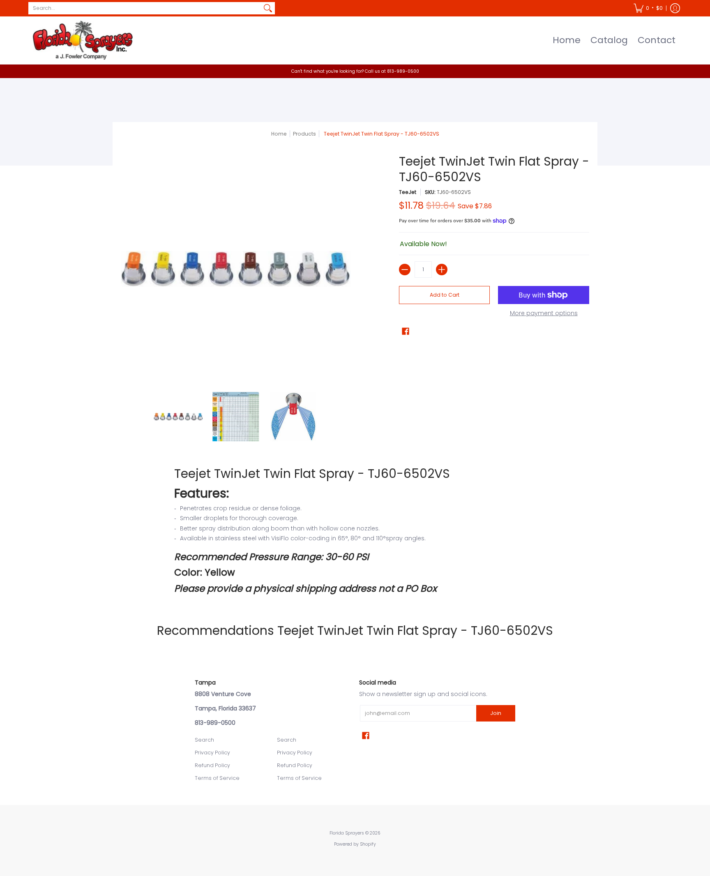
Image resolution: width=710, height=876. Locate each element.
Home (279, 133)
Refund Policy (212, 765)
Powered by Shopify (355, 844)
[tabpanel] (355, 530)
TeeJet (407, 192)
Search (204, 739)
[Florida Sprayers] (81, 40)
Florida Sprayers (347, 833)
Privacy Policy (212, 752)
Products (304, 133)
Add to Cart (444, 294)
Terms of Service (217, 778)
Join (495, 713)
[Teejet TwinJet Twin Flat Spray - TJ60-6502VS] (178, 416)
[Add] (441, 269)
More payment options (544, 313)
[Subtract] (404, 269)
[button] (648, 8)
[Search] (268, 8)
